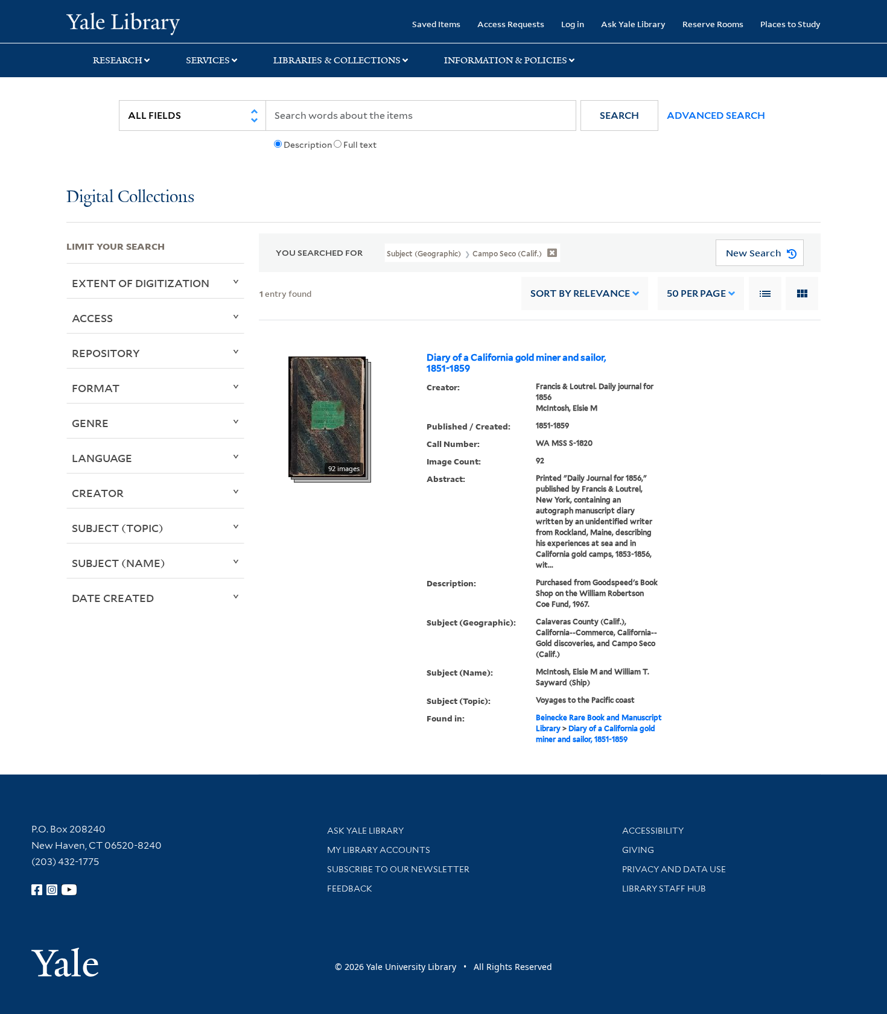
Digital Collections (130, 197)
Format (95, 388)
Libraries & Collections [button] (337, 60)
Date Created (113, 598)
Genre (90, 423)
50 (696, 293)
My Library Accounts (378, 850)
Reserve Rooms (712, 24)
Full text (360, 145)
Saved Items (436, 24)
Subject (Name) (118, 563)
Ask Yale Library (633, 24)
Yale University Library (122, 23)
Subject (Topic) (118, 528)
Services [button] (208, 60)
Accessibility (653, 830)
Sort (580, 293)
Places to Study (790, 24)
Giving (638, 850)
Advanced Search (716, 115)
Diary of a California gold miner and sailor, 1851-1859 (516, 363)
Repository (106, 353)
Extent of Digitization (140, 283)
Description (308, 145)
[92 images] (327, 416)
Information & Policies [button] (505, 60)
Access (92, 318)
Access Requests (510, 24)
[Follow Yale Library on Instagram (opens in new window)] (51, 889)
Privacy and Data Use (674, 869)
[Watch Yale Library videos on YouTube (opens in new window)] (69, 889)
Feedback (349, 888)
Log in (572, 24)
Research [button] (117, 60)
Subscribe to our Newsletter (398, 869)
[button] (619, 115)
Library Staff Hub (664, 888)
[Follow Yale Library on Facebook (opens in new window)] (36, 889)
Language (102, 458)
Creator (98, 493)
